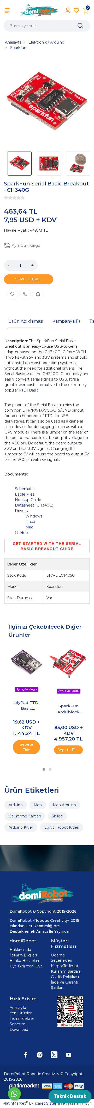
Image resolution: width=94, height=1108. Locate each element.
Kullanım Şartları (65, 971)
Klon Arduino (64, 805)
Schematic (24, 488)
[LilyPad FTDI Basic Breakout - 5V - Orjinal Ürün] (26, 663)
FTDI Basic (29, 390)
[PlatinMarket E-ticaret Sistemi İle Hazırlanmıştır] (24, 1086)
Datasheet (24, 505)
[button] (44, 769)
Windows (33, 516)
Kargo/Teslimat (64, 966)
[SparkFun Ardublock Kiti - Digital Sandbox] (68, 663)
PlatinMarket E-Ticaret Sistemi (31, 1103)
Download (19, 1029)
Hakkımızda (20, 949)
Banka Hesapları (24, 960)
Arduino (16, 805)
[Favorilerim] (76, 10)
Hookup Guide (28, 499)
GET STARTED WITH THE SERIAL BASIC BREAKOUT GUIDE (47, 546)
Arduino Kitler (21, 827)
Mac (29, 527)
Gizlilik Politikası (65, 976)
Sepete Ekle (26, 747)
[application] (70, 1097)
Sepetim (17, 1024)
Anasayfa (18, 1007)
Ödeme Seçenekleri (61, 958)
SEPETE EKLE (28, 279)
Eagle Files (24, 494)
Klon (38, 805)
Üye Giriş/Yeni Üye (26, 966)
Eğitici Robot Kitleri (61, 827)
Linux (30, 521)
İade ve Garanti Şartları (64, 985)
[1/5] (6, 198)
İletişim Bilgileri (23, 955)
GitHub (21, 532)
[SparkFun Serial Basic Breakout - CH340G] (47, 103)
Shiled (57, 816)
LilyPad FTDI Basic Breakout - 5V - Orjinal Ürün (26, 706)
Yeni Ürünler (21, 1013)
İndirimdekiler (22, 1018)
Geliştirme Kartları (25, 816)
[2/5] (8, 198)
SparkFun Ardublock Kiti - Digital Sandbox (68, 709)
